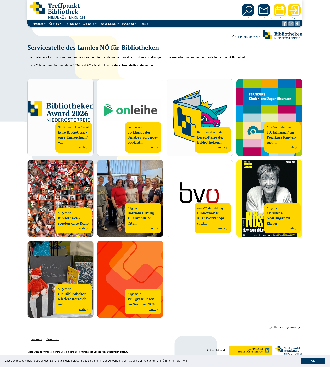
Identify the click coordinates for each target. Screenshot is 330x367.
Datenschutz (52, 339)
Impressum (36, 339)
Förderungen (73, 23)
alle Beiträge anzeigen (287, 327)
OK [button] (313, 360)
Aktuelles (38, 23)
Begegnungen (108, 23)
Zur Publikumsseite (247, 37)
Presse (144, 23)
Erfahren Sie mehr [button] (176, 360)
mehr (82, 147)
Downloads (128, 23)
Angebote (88, 23)
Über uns (54, 23)
